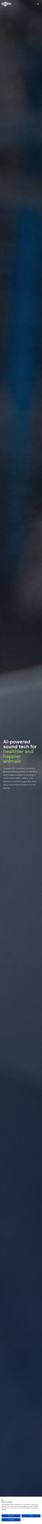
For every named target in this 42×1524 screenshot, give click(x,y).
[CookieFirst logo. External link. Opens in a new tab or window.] (2, 1500)
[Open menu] (37, 4)
